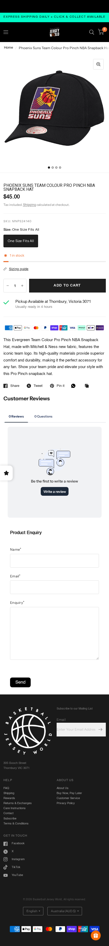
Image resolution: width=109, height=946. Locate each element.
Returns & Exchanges (17, 803)
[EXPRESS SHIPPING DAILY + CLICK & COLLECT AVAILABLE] (54, 17)
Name (15, 549)
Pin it (61, 386)
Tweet (38, 386)
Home (8, 47)
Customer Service (68, 798)
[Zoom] (98, 64)
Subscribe (9, 818)
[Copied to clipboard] (88, 386)
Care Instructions (14, 808)
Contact (8, 813)
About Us (63, 788)
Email (15, 576)
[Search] (91, 32)
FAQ (6, 788)
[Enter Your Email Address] (100, 729)
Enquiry (17, 602)
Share (14, 386)
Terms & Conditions (16, 823)
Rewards (9, 798)
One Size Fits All (21, 241)
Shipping (29, 205)
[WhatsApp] (74, 386)
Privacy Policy (66, 803)
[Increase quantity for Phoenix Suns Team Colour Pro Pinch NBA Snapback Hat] (22, 285)
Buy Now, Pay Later (69, 793)
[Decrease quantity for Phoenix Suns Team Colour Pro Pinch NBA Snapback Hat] (8, 285)
